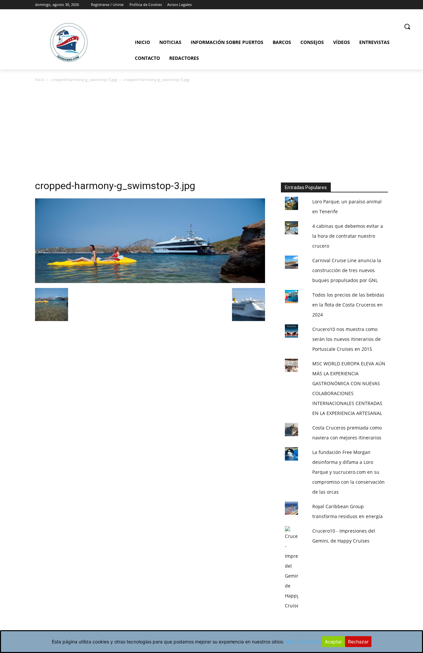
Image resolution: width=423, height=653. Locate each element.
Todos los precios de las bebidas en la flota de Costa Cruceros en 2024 (348, 305)
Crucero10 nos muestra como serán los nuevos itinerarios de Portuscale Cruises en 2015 (346, 339)
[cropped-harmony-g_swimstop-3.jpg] (150, 281)
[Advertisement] (211, 133)
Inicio (40, 79)
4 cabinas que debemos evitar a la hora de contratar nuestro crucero (347, 236)
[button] (407, 26)
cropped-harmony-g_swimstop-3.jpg (84, 79)
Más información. (303, 641)
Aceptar (333, 641)
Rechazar (358, 641)
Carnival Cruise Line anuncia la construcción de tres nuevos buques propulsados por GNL (346, 270)
